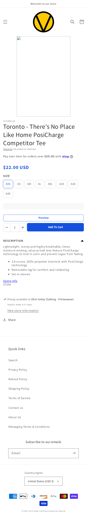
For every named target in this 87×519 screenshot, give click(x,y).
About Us (14, 417)
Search (13, 360)
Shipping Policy (18, 388)
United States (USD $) (41, 481)
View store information (23, 310)
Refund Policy (17, 379)
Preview (43, 218)
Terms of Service (19, 398)
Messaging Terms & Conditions (29, 427)
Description (13, 241)
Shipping (7, 149)
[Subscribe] (74, 453)
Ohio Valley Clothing (38, 511)
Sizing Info (10, 281)
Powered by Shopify (56, 511)
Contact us (15, 408)
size (6, 176)
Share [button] (12, 320)
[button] (5, 22)
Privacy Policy (17, 370)
